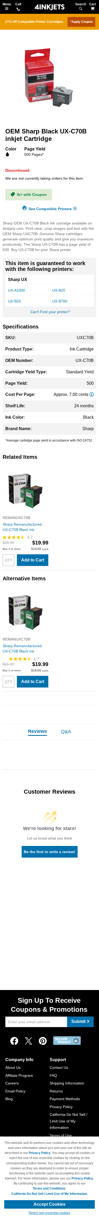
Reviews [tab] (37, 731)
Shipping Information (67, 1083)
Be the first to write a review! (49, 852)
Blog (9, 1099)
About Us (13, 1067)
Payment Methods (65, 1099)
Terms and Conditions (49, 1188)
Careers (12, 1083)
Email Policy (15, 1091)
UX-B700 (59, 301)
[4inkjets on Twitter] (28, 1041)
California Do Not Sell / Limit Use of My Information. (49, 1194)
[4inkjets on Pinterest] (43, 1041)
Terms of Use (61, 1135)
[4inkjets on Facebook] (14, 1041)
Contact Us (59, 1067)
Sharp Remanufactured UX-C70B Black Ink (22, 527)
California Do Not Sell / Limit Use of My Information (68, 1121)
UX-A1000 (16, 290)
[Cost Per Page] (91, 394)
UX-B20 (58, 290)
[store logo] (50, 7)
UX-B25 (14, 301)
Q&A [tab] (66, 731)
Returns (56, 1091)
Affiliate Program (19, 1075)
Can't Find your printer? (50, 312)
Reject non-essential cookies (49, 1213)
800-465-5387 (18, 9)
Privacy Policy (61, 1107)
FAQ (53, 1075)
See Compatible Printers (50, 208)
